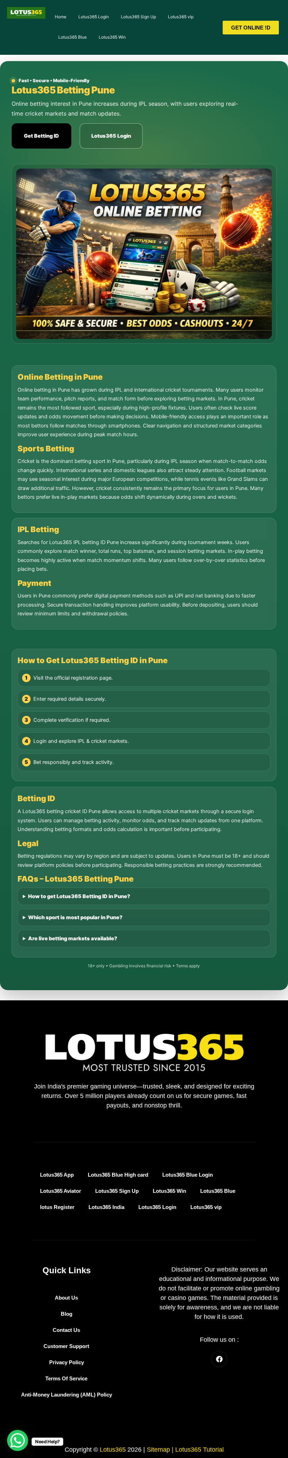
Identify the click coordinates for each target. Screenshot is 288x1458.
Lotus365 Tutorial (199, 1449)
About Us (66, 1298)
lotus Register (57, 1207)
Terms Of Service (66, 1378)
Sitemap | (161, 1449)
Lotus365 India (106, 1207)
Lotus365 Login (93, 16)
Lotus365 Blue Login (187, 1175)
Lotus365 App (57, 1175)
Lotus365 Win (112, 37)
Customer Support (66, 1346)
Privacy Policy (66, 1362)
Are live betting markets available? (72, 938)
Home (60, 16)
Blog (66, 1314)
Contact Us (66, 1330)
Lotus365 (113, 1449)
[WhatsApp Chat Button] (17, 1440)
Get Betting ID (41, 136)
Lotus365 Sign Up (138, 16)
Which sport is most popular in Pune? (75, 917)
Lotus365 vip (181, 16)
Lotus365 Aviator (60, 1191)
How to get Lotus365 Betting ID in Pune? (79, 896)
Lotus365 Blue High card (118, 1175)
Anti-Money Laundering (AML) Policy (66, 1395)
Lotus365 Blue (72, 37)
